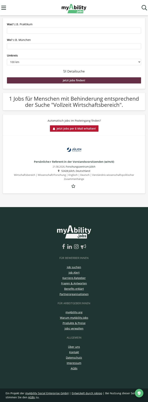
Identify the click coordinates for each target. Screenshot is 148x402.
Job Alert (74, 272)
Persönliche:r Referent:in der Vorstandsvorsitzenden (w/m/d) (74, 161)
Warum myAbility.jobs (74, 317)
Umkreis (12, 55)
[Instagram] (77, 246)
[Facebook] (64, 246)
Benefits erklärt (74, 289)
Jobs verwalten (74, 328)
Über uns (74, 347)
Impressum (74, 363)
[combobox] (74, 31)
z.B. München (19, 40)
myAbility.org (74, 312)
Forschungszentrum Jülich (80, 166)
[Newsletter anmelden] (83, 246)
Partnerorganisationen (74, 294)
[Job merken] (74, 185)
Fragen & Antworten (74, 283)
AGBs (74, 368)
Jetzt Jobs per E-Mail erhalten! (76, 128)
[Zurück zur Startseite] (74, 8)
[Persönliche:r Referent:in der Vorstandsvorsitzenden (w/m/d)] (74, 149)
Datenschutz (74, 357)
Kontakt (74, 352)
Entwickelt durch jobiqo (87, 393)
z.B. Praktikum (20, 24)
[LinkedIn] (70, 246)
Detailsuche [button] (75, 71)
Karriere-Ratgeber (74, 278)
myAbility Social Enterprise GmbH (47, 393)
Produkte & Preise (74, 323)
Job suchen (74, 267)
